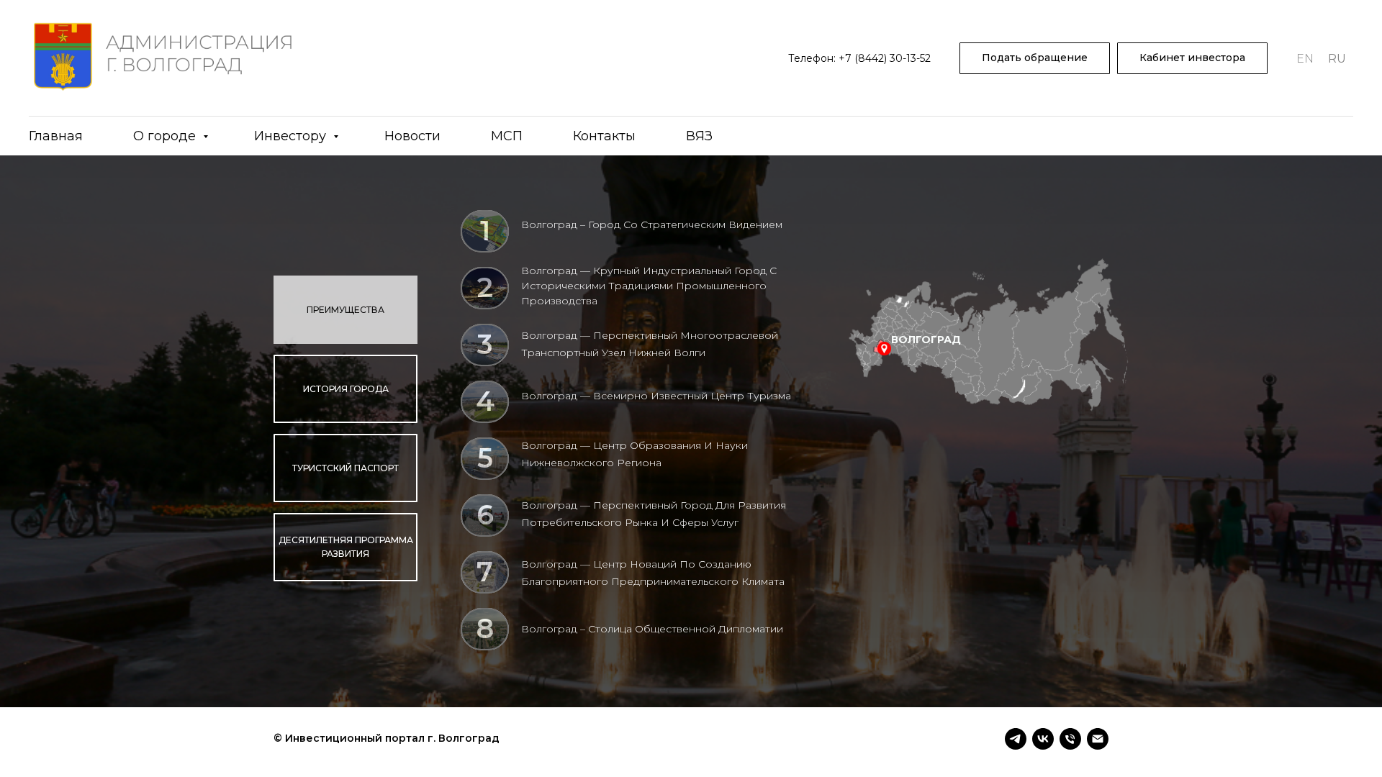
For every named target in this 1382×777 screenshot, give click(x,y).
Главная (56, 136)
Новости (412, 136)
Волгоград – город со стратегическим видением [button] (651, 224)
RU (1337, 58)
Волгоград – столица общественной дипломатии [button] (652, 628)
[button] (1034, 58)
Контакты (604, 136)
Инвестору (292, 136)
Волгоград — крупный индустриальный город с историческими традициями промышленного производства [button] (649, 285)
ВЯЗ (699, 136)
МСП (507, 136)
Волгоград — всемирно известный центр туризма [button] (656, 395)
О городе (166, 136)
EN (1305, 58)
